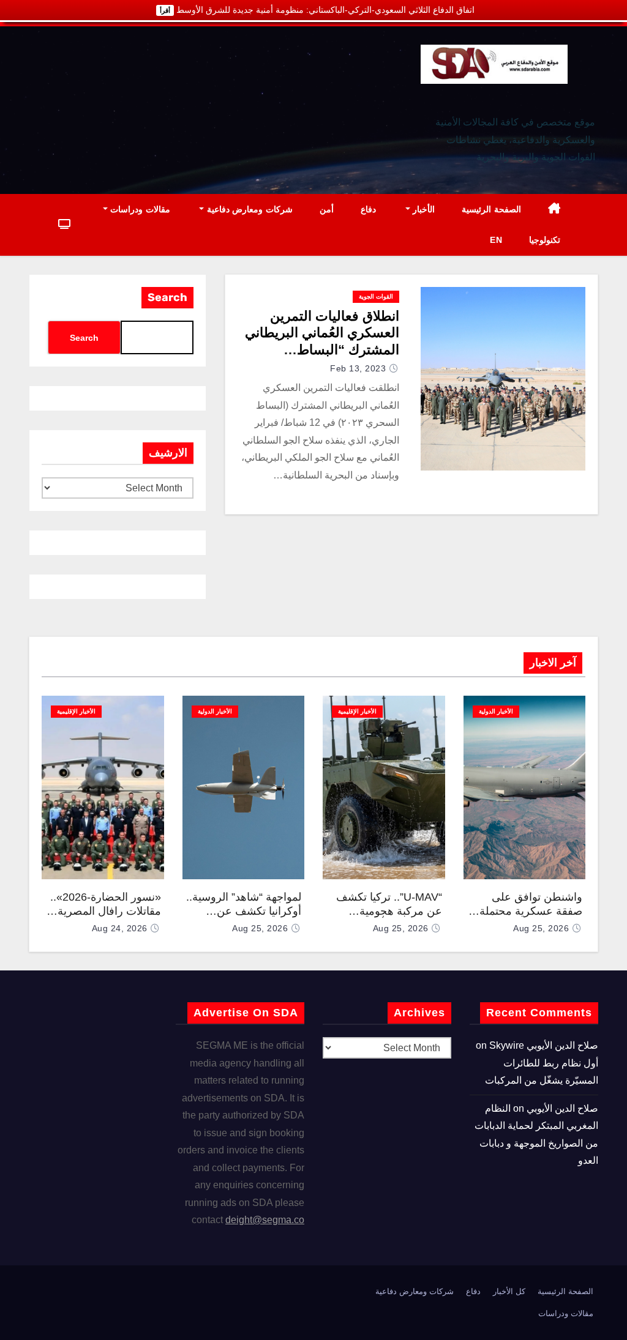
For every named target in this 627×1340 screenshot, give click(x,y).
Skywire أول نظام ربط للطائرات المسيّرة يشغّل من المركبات (541, 1062)
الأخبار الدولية (496, 711)
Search (167, 297)
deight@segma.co (264, 1220)
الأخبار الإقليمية (357, 711)
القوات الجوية (376, 296)
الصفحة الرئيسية (491, 209)
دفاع (368, 209)
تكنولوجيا (544, 240)
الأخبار (422, 209)
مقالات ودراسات (139, 209)
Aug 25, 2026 (541, 928)
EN (496, 240)
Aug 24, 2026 (120, 928)
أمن (327, 209)
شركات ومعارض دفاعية (248, 209)
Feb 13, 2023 (358, 368)
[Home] (554, 209)
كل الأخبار (509, 1291)
